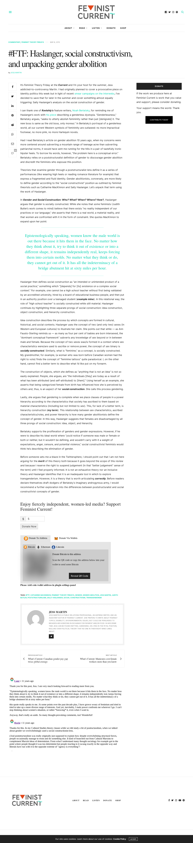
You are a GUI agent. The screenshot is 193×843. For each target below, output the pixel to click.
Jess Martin (16, 73)
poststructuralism (37, 598)
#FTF (28, 595)
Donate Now (29, 526)
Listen (96, 28)
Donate (111, 28)
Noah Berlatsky (81, 110)
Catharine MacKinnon (40, 595)
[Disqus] (66, 713)
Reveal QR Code (79, 575)
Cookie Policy (119, 839)
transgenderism (94, 598)
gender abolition (91, 595)
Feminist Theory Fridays (32, 42)
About (68, 28)
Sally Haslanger (55, 598)
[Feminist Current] (96, 12)
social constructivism (74, 598)
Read (82, 28)
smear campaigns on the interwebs (94, 93)
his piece (51, 114)
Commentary (14, 42)
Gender (78, 595)
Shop (123, 28)
